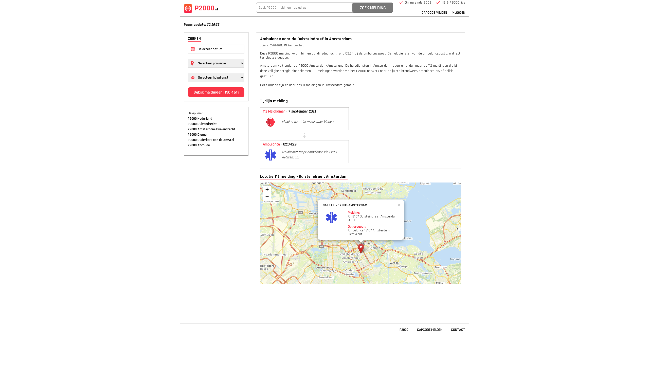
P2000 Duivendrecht (202, 124)
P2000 (206, 8)
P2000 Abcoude (199, 145)
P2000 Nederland (200, 118)
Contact (458, 329)
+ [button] (267, 189)
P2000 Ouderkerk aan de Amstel (211, 140)
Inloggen (458, 12)
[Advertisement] (216, 237)
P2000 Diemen (198, 134)
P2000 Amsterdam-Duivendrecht (212, 129)
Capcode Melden (434, 12)
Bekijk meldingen (216, 92)
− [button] (267, 197)
